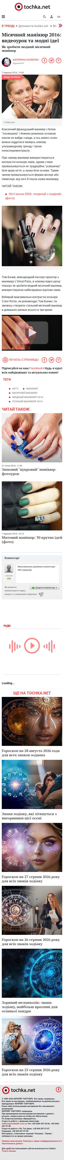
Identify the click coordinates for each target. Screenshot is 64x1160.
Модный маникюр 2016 (27, 397)
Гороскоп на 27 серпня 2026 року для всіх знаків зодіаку (31, 878)
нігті (15, 388)
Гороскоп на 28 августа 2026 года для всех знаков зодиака (31, 752)
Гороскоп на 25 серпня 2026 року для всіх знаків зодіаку (31, 1071)
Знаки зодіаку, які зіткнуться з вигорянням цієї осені (29, 815)
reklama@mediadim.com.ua (14, 1124)
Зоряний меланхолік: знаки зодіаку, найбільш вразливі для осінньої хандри (30, 1006)
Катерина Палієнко (26, 59)
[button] (51, 17)
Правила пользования (12, 1141)
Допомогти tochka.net (34, 26)
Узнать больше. (9, 1151)
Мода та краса (12, 77)
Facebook (36, 368)
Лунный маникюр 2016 (27, 401)
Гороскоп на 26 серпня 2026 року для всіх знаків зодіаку (31, 941)
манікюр (32, 388)
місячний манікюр (25, 392)
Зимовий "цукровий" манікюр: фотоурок (29, 471)
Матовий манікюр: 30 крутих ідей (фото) (32, 539)
